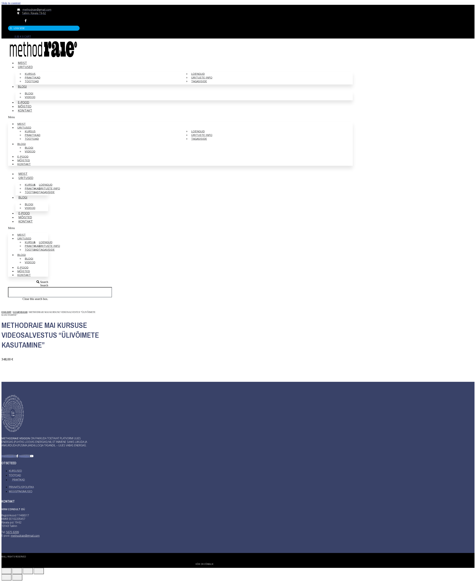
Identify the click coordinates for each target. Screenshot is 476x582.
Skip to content (10, 3)
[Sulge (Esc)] (6, 571)
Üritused (25, 67)
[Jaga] (17, 571)
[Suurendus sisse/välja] (39, 571)
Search (44, 285)
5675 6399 (12, 532)
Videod (30, 97)
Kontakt (25, 110)
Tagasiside (199, 81)
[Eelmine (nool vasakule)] (6, 577)
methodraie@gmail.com (25, 535)
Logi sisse (19, 28)
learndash (20, 312)
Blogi (22, 86)
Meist (22, 63)
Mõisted (24, 106)
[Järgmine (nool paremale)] (17, 577)
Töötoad (32, 81)
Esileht (6, 312)
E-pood (23, 102)
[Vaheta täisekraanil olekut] (28, 571)
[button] (180, 117)
